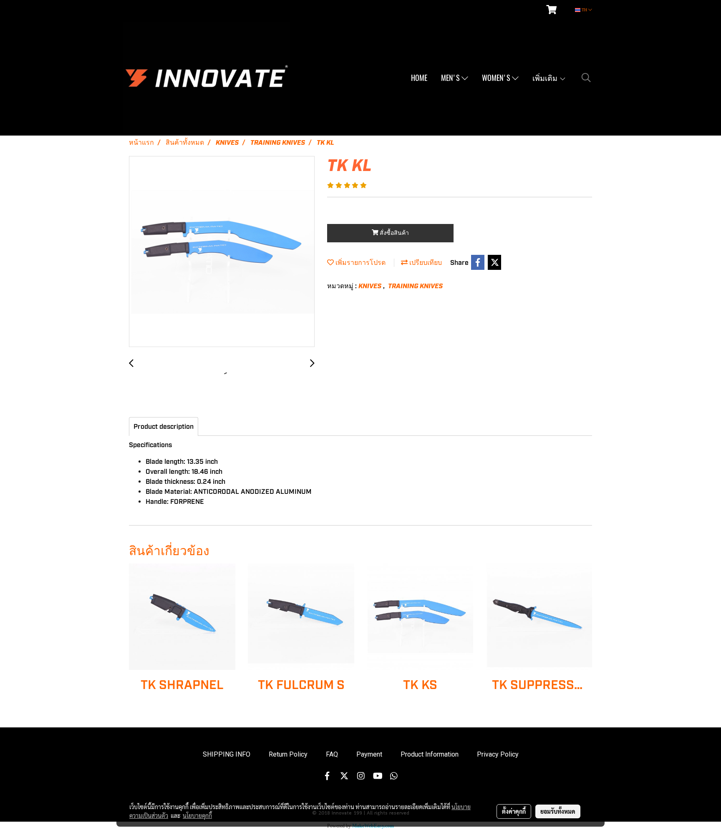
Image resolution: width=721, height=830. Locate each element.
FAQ (332, 754)
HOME (419, 78)
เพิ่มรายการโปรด (360, 262)
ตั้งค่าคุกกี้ (514, 811)
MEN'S (451, 78)
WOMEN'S (497, 78)
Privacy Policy (498, 754)
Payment (369, 754)
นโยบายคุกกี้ (197, 815)
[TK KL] (221, 251)
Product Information (430, 754)
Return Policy (288, 754)
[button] (586, 78)
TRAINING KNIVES (415, 286)
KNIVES (370, 286)
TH (584, 10)
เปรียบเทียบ (425, 262)
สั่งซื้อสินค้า (393, 233)
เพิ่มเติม (545, 78)
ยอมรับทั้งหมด (557, 811)
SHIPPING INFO (226, 754)
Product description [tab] (164, 427)
